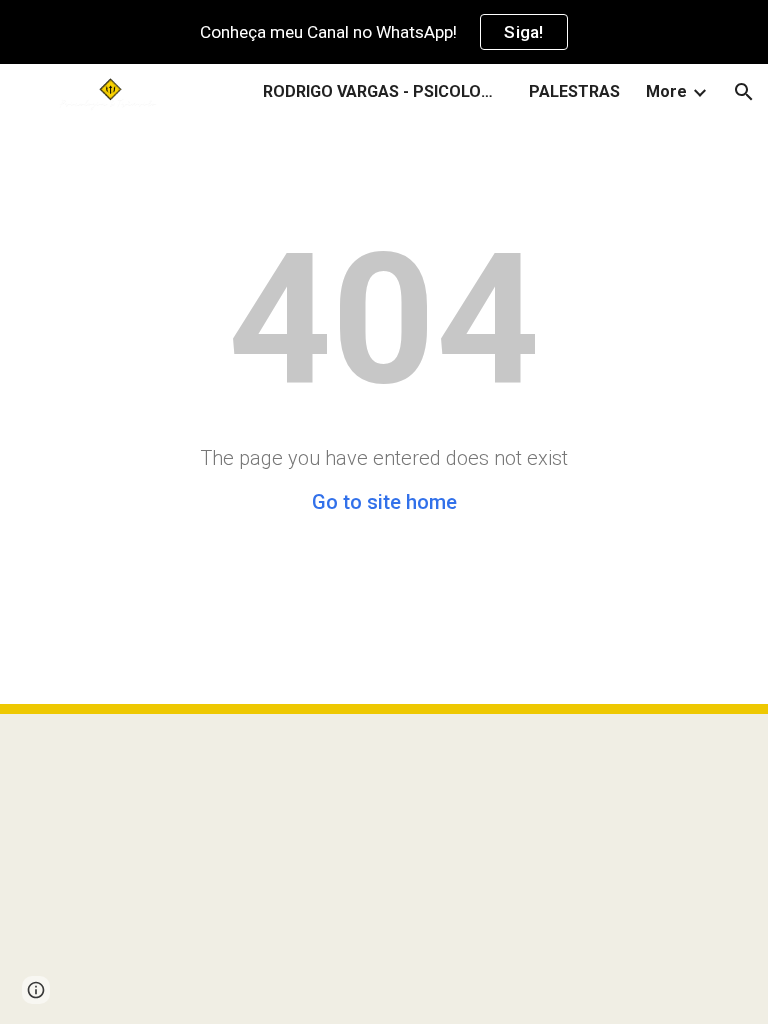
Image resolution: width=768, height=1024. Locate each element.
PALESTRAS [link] (574, 91)
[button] (744, 92)
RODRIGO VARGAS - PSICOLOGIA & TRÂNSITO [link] (383, 91)
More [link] (666, 91)
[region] (384, 32)
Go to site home (384, 502)
